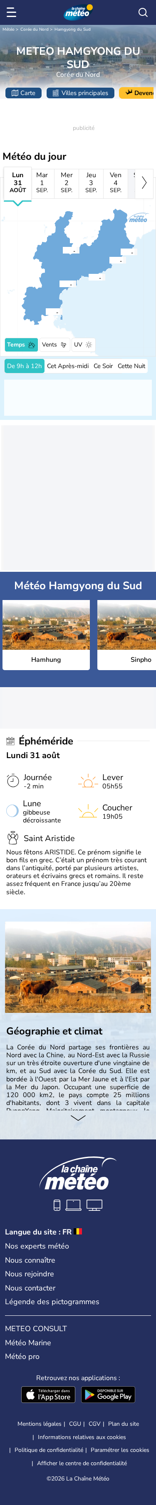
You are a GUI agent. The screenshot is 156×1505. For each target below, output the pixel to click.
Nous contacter (30, 1288)
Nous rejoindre (29, 1274)
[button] (61, 283)
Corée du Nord (34, 29)
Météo (8, 29)
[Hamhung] (59, 284)
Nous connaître (30, 1260)
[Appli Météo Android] (108, 1395)
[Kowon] (45, 311)
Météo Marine (28, 1343)
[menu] (13, 12)
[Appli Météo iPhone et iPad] (48, 1395)
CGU (75, 1424)
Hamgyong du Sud (72, 29)
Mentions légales (39, 1424)
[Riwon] (109, 260)
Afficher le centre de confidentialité (82, 1463)
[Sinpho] (88, 277)
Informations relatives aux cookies (82, 1437)
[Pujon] (62, 250)
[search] (143, 12)
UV (78, 345)
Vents (49, 345)
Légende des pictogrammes (52, 1302)
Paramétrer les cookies (120, 1450)
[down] (78, 1118)
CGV (95, 1424)
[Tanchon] (120, 252)
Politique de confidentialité (49, 1450)
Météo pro (22, 1356)
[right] (144, 184)
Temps (16, 345)
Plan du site (123, 1424)
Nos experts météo (37, 1246)
